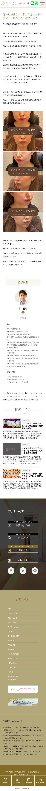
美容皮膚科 (12, 645)
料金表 (10, 631)
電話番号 (23, 537)
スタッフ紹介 (12, 622)
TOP (9, 609)
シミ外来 (32, 261)
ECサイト (11, 672)
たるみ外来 (10, 265)
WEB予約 (29, 782)
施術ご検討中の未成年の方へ (23, 788)
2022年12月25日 (14, 261)
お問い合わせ (23, 525)
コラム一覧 (12, 667)
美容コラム (18, 265)
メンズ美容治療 (13, 654)
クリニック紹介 (13, 627)
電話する (5, 782)
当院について (12, 618)
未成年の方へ (12, 658)
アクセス (11, 640)
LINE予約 (17, 782)
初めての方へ (12, 613)
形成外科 (11, 649)
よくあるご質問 (13, 636)
